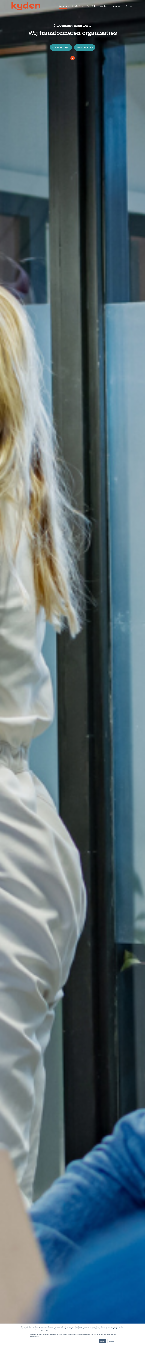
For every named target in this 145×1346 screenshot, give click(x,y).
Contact (117, 6)
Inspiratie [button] (76, 6)
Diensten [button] (63, 6)
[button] (72, 58)
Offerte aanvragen (60, 47)
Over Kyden (92, 6)
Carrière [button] (104, 6)
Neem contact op (85, 47)
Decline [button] (111, 1341)
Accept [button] (102, 1341)
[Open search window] (126, 6)
